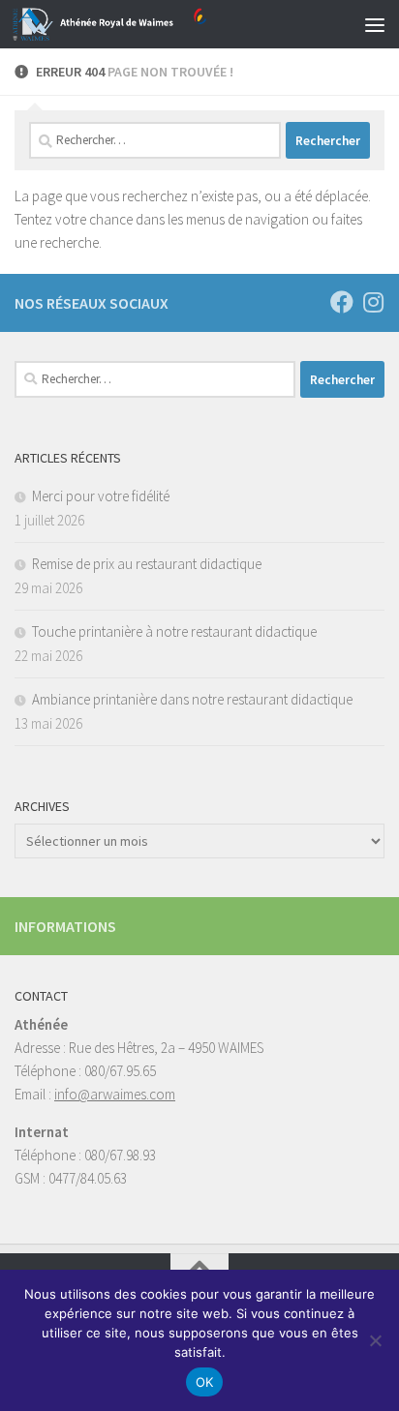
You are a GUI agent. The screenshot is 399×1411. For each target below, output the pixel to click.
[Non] (374, 1340)
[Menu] (375, 24)
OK (205, 1382)
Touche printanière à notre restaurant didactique (174, 631)
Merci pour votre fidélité (100, 496)
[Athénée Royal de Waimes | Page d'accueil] (142, 24)
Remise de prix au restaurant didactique (146, 564)
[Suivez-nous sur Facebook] (341, 302)
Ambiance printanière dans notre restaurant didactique (192, 699)
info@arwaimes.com (114, 1094)
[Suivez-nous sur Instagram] (372, 302)
